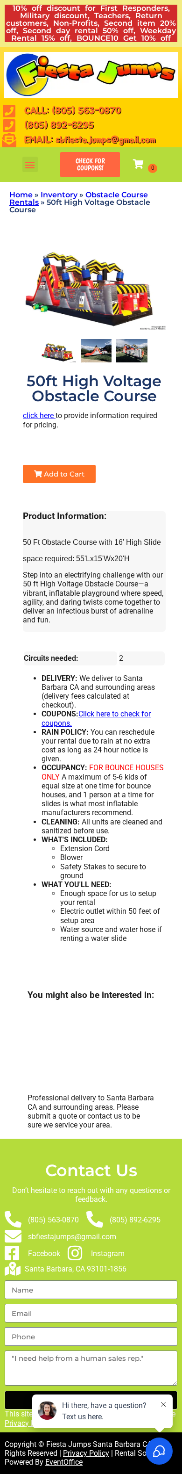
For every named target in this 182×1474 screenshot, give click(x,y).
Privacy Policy (28, 1423)
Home (21, 194)
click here (39, 415)
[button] (30, 164)
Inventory (59, 194)
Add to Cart (63, 474)
